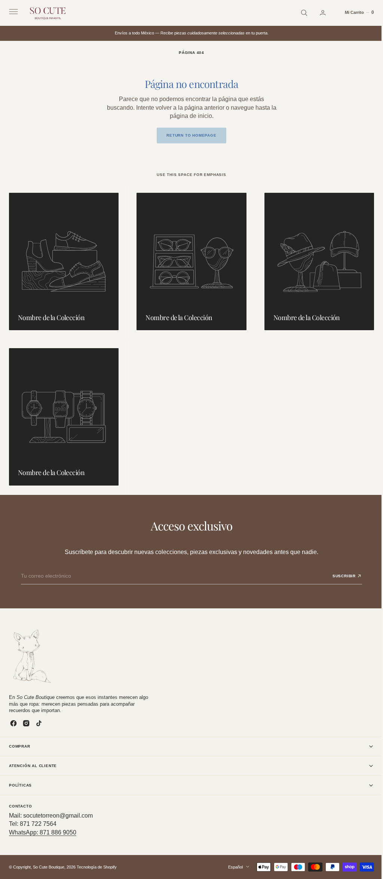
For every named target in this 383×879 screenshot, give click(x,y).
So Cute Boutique (48, 866)
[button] (12, 12)
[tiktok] (38, 723)
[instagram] (26, 723)
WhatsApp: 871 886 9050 (42, 832)
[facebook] (13, 723)
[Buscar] (298, 12)
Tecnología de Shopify (97, 866)
